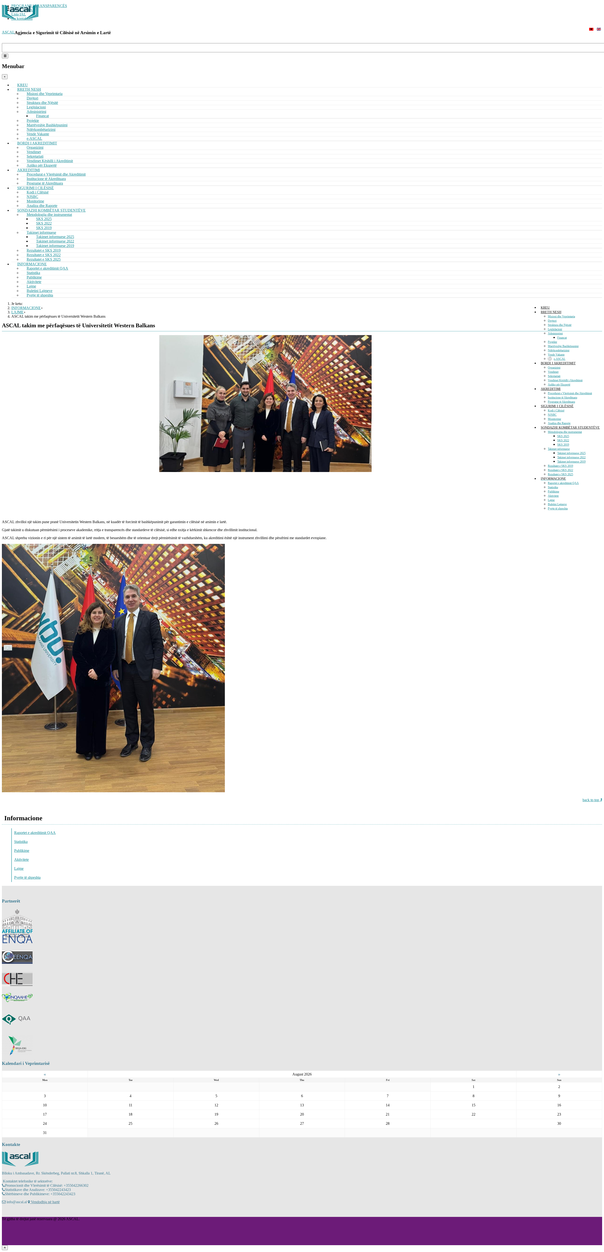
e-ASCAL (559, 359)
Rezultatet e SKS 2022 (560, 470)
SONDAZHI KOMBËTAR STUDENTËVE (570, 427)
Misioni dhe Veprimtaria (45, 94)
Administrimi (555, 333)
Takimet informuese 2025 (571, 453)
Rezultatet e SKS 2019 (560, 466)
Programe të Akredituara (561, 401)
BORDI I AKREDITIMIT (558, 363)
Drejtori (552, 320)
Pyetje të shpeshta (40, 295)
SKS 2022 (563, 440)
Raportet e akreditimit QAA (47, 268)
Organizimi (554, 367)
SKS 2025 (563, 436)
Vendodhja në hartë (45, 1202)
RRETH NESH (551, 312)
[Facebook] (6, 1212)
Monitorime (554, 419)
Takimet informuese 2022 (571, 457)
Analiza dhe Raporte (559, 423)
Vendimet (553, 372)
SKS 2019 (563, 444)
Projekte (552, 342)
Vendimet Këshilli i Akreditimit (565, 380)
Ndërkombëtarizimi (558, 350)
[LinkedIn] (24, 1212)
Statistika (553, 487)
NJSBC (552, 414)
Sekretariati (554, 376)
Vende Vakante (556, 354)
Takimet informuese (559, 449)
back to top (591, 800)
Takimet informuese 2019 (571, 461)
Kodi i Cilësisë (556, 410)
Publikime (553, 491)
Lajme (551, 500)
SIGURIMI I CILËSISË (557, 406)
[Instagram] (15, 1212)
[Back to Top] (5, 1247)
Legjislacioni (555, 329)
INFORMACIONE (553, 478)
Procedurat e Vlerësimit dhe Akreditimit (570, 393)
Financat (562, 337)
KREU (545, 307)
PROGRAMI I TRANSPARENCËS (39, 6)
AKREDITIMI (551, 389)
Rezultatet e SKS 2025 (560, 474)
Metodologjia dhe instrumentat (565, 432)
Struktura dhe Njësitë (559, 325)
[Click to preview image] (265, 471)
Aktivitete (553, 495)
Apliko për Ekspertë (559, 384)
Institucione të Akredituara (562, 397)
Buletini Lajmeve (557, 504)
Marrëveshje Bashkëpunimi (563, 346)
